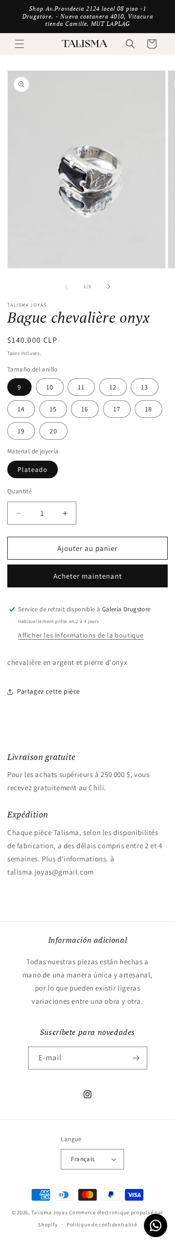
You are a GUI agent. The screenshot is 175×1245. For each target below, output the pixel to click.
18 (148, 409)
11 (81, 387)
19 (21, 431)
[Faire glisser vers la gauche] (66, 286)
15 (53, 409)
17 (117, 409)
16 (84, 409)
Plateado (33, 469)
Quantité (19, 491)
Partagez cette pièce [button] (48, 691)
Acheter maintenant (87, 576)
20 (53, 431)
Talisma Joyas (49, 1212)
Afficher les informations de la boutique (81, 635)
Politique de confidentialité (102, 1224)
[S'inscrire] (136, 1058)
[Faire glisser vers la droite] (109, 286)
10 (49, 387)
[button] (19, 44)
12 (113, 387)
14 (21, 409)
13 (144, 387)
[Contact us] (155, 1225)
